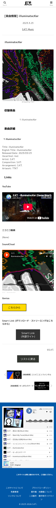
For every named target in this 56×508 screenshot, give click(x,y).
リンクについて (14, 496)
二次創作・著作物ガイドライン (41, 498)
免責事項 (14, 491)
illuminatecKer (11, 292)
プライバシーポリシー (41, 487)
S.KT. (4, 292)
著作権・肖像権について (41, 491)
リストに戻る (28, 359)
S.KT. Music (28, 29)
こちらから (14, 307)
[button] (50, 404)
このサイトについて (14, 487)
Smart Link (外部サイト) (28, 334)
